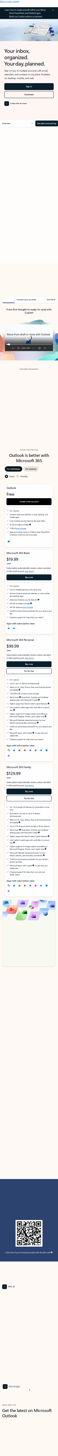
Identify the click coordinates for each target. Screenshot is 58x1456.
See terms (29, 579)
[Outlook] (8, 637)
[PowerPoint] (25, 759)
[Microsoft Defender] (46, 759)
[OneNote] (35, 759)
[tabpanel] (29, 221)
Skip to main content (9, 1)
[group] (35, 407)
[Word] (14, 759)
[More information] (30, 533)
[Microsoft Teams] (8, 764)
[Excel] (19, 759)
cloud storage (21, 537)
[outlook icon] (8, 550)
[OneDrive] (14, 637)
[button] (18, 123)
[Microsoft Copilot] (8, 759)
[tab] (10, 172)
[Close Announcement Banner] (52, 10)
